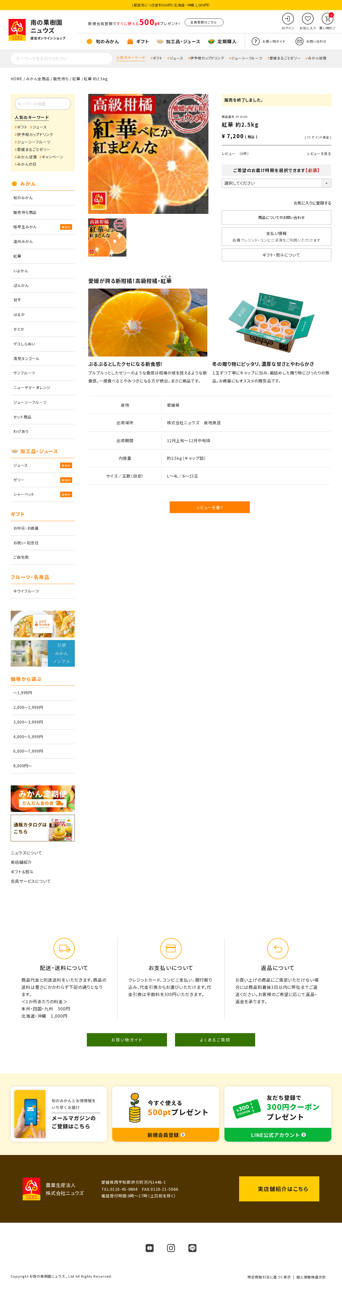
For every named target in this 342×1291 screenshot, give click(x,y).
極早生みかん (25, 226)
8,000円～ (22, 765)
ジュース (176, 58)
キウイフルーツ (26, 591)
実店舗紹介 (21, 862)
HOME (16, 78)
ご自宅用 (21, 557)
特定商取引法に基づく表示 (269, 1277)
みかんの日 (26, 164)
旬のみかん (23, 197)
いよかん (20, 270)
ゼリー (19, 479)
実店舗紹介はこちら (283, 1189)
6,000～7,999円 (28, 751)
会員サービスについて (31, 881)
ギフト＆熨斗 (22, 871)
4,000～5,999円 (28, 736)
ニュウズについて (26, 853)
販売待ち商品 (25, 212)
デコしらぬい (24, 343)
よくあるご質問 (215, 1039)
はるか (19, 314)
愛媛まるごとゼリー (285, 58)
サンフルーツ (24, 372)
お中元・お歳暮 (26, 528)
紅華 (76, 78)
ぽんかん (21, 285)
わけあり (21, 431)
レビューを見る (319, 153)
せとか (19, 329)
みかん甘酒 (317, 58)
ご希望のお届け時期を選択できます (276, 170)
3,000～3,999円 (28, 722)
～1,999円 (22, 692)
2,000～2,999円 (28, 707)
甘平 (17, 299)
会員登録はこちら (203, 22)
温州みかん (23, 241)
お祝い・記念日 (26, 542)
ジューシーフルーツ (246, 58)
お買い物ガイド (127, 1039)
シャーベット (23, 494)
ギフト (157, 58)
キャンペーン (52, 156)
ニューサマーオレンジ (31, 387)
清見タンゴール (26, 358)
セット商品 (22, 416)
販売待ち (61, 78)
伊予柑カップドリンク (207, 58)
